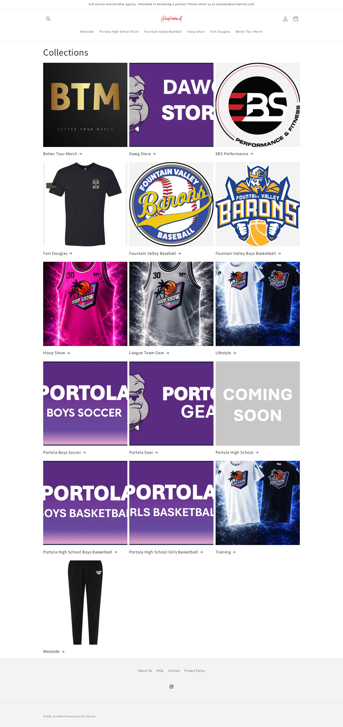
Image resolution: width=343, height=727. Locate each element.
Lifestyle (223, 352)
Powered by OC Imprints (81, 716)
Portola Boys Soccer (62, 452)
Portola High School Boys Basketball (77, 552)
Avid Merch (59, 716)
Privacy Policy (194, 670)
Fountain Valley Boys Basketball (246, 253)
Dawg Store (140, 153)
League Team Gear (146, 352)
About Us (145, 670)
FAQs (160, 670)
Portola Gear (141, 452)
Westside (51, 651)
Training (223, 552)
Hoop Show (54, 352)
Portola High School (235, 452)
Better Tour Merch (60, 153)
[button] (48, 19)
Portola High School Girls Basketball (163, 552)
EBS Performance (232, 153)
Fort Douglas (55, 253)
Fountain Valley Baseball (152, 253)
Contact (174, 670)
